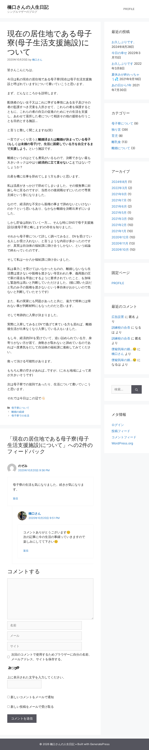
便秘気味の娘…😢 (124, 349)
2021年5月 (119, 212)
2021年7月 (119, 200)
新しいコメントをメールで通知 (32, 697)
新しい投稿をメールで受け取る (32, 706)
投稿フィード (121, 431)
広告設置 (118, 317)
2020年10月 (120, 249)
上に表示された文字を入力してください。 (36, 677)
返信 (15, 498)
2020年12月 (120, 237)
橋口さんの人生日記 (28, 7)
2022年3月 (119, 188)
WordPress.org (122, 443)
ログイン (118, 425)
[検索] (136, 389)
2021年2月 (119, 225)
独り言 (116, 129)
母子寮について (20, 407)
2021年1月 (119, 231)
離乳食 (116, 142)
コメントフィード (124, 437)
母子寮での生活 (20, 415)
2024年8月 (119, 182)
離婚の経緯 (17, 411)
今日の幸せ (119, 53)
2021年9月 (119, 194)
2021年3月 (119, 219)
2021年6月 (119, 206)
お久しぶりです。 (124, 42)
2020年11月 (120, 243)
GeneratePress (100, 744)
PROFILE (128, 9)
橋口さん (35, 513)
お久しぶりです (122, 63)
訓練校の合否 (121, 327)
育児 (115, 136)
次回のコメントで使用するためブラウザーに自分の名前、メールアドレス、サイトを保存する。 (51, 657)
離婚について (121, 148)
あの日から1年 (122, 85)
